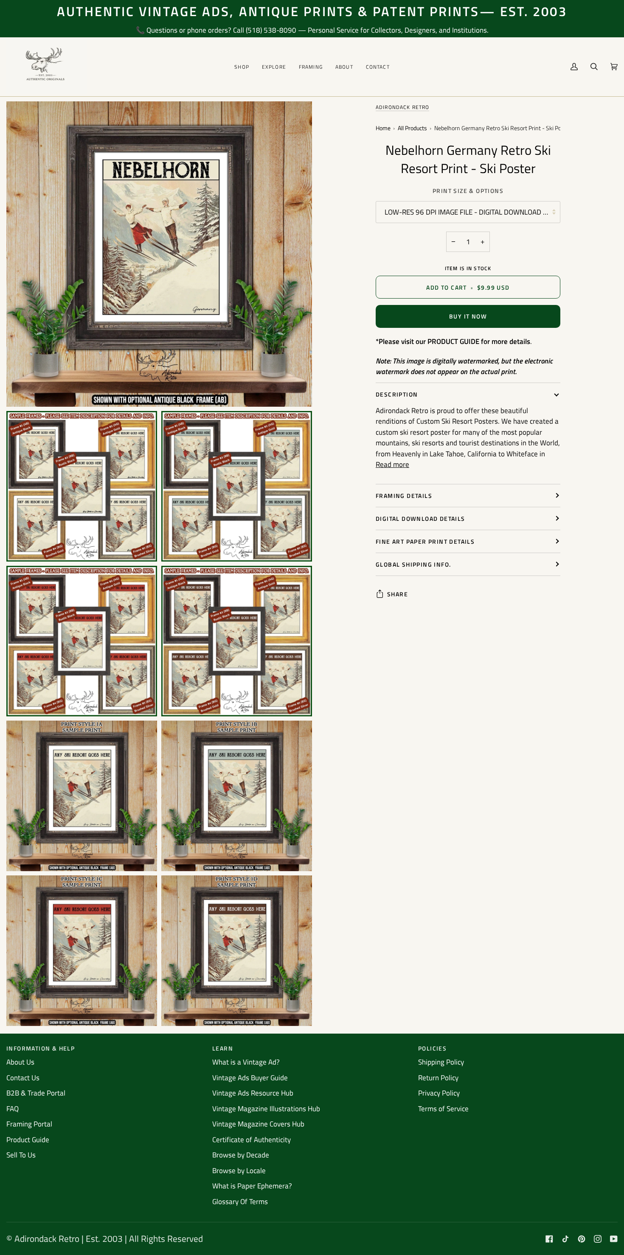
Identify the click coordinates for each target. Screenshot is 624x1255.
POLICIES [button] (432, 1048)
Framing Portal (29, 1123)
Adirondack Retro (402, 107)
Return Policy (438, 1077)
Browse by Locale (239, 1170)
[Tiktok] (565, 1239)
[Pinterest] (581, 1239)
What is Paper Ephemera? (252, 1185)
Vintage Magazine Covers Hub (258, 1123)
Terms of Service (443, 1108)
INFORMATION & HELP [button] (40, 1048)
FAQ (12, 1108)
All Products (412, 128)
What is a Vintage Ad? (246, 1062)
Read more (392, 464)
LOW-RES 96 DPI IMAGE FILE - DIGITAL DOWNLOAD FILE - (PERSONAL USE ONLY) (472, 212)
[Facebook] (549, 1239)
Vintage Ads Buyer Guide (250, 1077)
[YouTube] (614, 1239)
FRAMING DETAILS (404, 495)
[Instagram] (598, 1239)
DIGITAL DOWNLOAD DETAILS (420, 518)
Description (397, 394)
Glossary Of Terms (240, 1201)
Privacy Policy (439, 1092)
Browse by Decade (240, 1154)
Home (383, 128)
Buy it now (468, 316)
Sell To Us (21, 1154)
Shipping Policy (441, 1062)
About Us (20, 1062)
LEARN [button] (222, 1048)
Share (397, 594)
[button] (242, 66)
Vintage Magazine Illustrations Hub (266, 1108)
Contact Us (22, 1077)
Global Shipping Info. (413, 564)
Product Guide (27, 1139)
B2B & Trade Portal (35, 1092)
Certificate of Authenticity (251, 1139)
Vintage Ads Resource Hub (252, 1092)
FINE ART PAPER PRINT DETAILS (425, 541)
